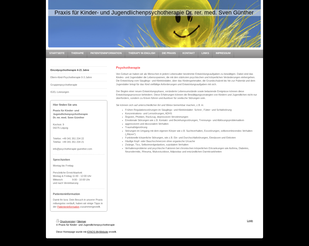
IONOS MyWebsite (97, 231)
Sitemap (81, 221)
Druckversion (67, 221)
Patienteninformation (68, 206)
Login (250, 220)
